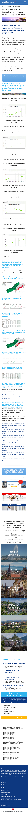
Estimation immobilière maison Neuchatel (11, 757)
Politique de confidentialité (6, 792)
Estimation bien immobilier (9, 2)
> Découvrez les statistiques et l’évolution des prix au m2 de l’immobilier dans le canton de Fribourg (13, 442)
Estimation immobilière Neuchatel (9, 734)
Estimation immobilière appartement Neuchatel (12, 748)
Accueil (2, 784)
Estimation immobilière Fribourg (9, 736)
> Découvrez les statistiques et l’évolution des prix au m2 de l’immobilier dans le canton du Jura (13, 460)
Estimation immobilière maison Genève (10, 754)
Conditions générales (5, 790)
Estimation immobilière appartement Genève (11, 746)
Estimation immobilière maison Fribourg (10, 758)
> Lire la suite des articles (6, 779)
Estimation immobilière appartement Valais (11, 752)
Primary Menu (25, 2)
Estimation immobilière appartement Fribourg (11, 749)
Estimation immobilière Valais (8, 738)
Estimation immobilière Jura (8, 737)
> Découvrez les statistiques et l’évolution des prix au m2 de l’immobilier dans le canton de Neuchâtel (13, 448)
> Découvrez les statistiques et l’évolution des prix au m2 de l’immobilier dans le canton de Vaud (13, 437)
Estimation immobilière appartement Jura (11, 751)
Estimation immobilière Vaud (8, 733)
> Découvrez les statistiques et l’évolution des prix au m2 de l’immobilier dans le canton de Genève (13, 431)
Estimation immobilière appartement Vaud (11, 747)
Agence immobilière (5, 789)
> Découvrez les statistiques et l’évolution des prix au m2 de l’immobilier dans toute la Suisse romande (13, 425)
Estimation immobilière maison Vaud (10, 756)
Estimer (2, 787)
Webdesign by (6, 808)
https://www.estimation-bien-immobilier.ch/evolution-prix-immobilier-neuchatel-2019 (11, 396)
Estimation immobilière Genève (9, 732)
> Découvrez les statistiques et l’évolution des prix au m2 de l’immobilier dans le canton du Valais (13, 454)
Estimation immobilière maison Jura (10, 759)
